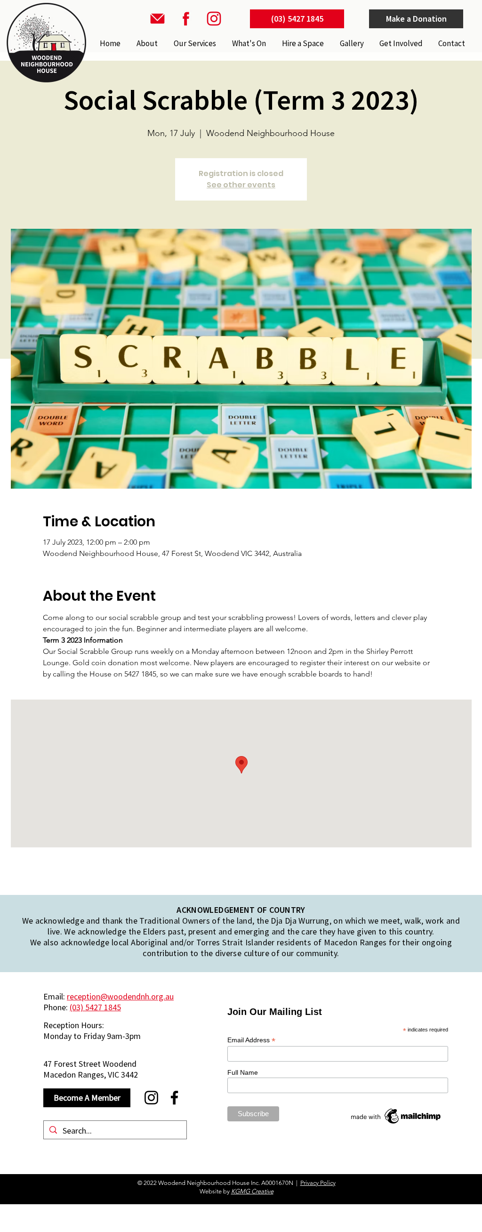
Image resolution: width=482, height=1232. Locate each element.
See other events (241, 184)
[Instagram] (151, 1097)
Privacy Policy (318, 1182)
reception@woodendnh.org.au (120, 996)
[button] (194, 43)
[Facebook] (174, 1097)
